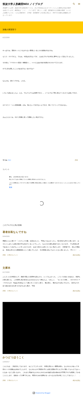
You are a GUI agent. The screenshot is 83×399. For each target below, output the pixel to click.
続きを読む (76, 255)
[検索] (74, 4)
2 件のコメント (12, 380)
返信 (10, 187)
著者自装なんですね (14, 231)
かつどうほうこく (13, 357)
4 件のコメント (12, 255)
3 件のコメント (12, 291)
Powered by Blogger (42, 393)
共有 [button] (76, 160)
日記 (9, 160)
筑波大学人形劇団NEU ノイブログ (23, 4)
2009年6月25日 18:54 (20, 177)
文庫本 (6, 267)
